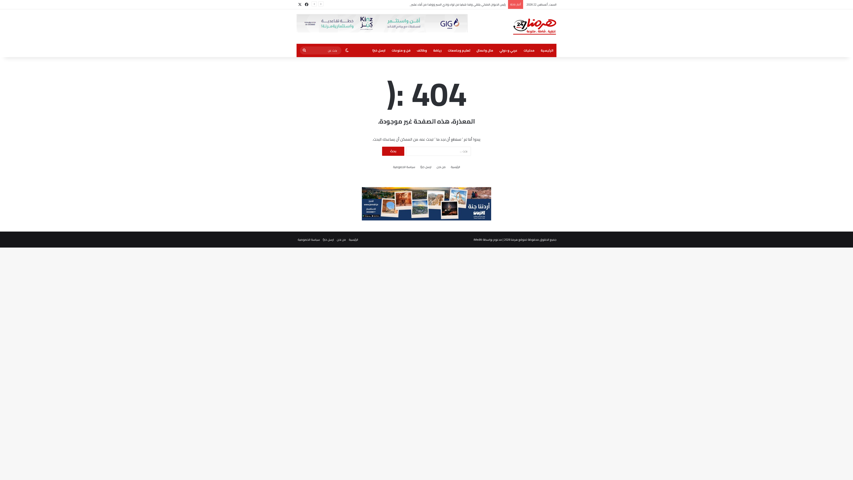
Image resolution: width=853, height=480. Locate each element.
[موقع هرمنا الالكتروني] (534, 26)
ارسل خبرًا (378, 50)
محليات (529, 50)
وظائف (422, 50)
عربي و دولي (508, 50)
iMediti (478, 239)
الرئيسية (547, 50)
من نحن (441, 167)
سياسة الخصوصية (404, 167)
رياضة (437, 50)
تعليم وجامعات (459, 50)
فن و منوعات (401, 50)
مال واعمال (484, 50)
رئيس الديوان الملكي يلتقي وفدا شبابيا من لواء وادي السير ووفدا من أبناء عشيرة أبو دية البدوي (449, 4)
